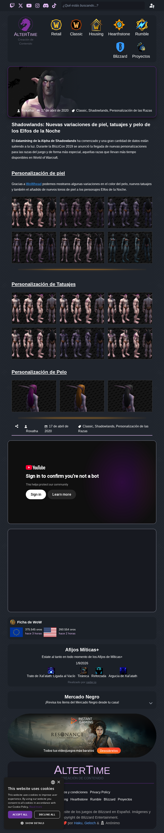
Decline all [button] (47, 814)
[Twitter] (21, 5)
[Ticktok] (54, 5)
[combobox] (53, 782)
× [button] (58, 782)
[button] (34, 823)
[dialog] (34, 803)
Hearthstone (79, 799)
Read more (35, 806)
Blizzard (109, 799)
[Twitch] (12, 5)
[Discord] (46, 5)
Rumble (95, 799)
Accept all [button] (20, 814)
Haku (78, 823)
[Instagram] (37, 5)
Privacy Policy (100, 792)
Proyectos (125, 799)
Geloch (90, 823)
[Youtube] (29, 5)
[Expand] (151, 703)
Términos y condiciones (71, 792)
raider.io (91, 682)
